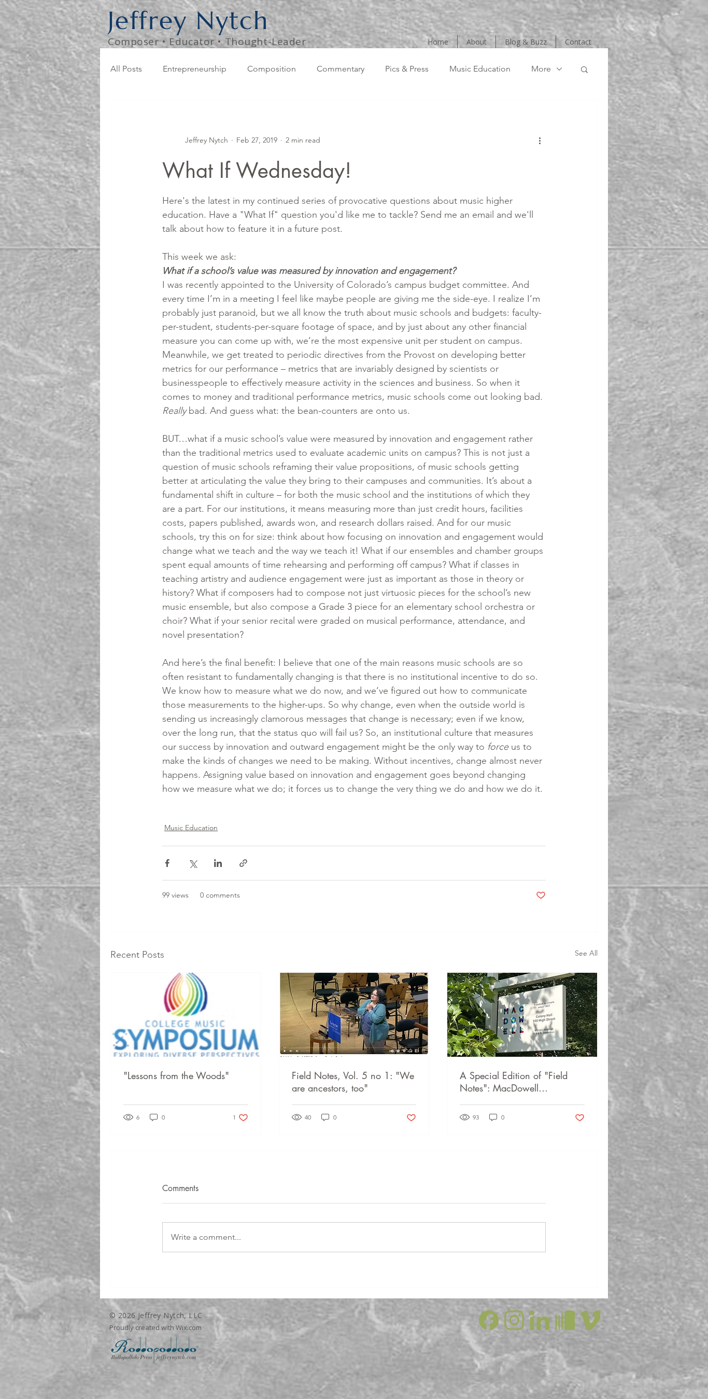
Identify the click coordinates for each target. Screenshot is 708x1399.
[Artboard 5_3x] (565, 1320)
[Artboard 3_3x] (514, 1320)
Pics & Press (407, 69)
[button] (584, 69)
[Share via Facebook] (167, 863)
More (541, 69)
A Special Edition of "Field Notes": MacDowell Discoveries (514, 1081)
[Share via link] (243, 863)
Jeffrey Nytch (188, 20)
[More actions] (539, 140)
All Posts (126, 69)
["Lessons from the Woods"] (186, 1015)
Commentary (340, 69)
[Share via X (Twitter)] (192, 863)
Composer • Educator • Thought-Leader (207, 41)
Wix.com (189, 1327)
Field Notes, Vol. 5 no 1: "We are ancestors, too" (353, 1081)
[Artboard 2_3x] (489, 1320)
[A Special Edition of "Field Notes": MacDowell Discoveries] (522, 1015)
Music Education (480, 69)
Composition (271, 69)
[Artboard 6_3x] (590, 1320)
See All (586, 953)
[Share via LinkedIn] (218, 863)
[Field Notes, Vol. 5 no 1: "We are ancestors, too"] (354, 1015)
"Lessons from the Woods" (176, 1075)
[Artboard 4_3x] (539, 1320)
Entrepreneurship (194, 69)
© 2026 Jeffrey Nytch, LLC (156, 1315)
